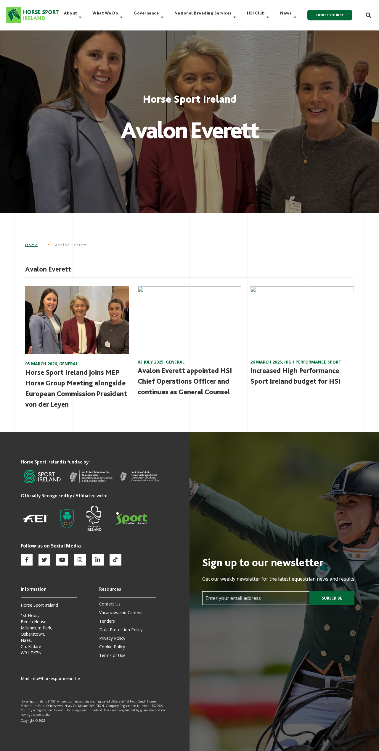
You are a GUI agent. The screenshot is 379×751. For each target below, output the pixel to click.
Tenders (107, 621)
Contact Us (110, 604)
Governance (146, 13)
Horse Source (329, 15)
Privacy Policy (112, 638)
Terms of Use (112, 655)
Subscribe (332, 598)
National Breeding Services (203, 13)
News (286, 13)
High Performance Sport (312, 362)
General (68, 363)
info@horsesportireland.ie (55, 678)
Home (31, 245)
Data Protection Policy (120, 629)
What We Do (105, 13)
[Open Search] (365, 15)
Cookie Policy (112, 647)
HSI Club (256, 13)
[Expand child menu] (80, 17)
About (70, 13)
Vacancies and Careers (120, 612)
